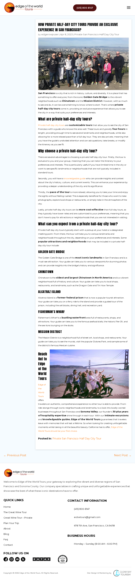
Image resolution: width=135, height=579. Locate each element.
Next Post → (122, 455)
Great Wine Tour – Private (18, 517)
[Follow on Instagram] (11, 559)
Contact (8, 544)
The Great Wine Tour (15, 512)
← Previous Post (15, 455)
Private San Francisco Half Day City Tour (96, 34)
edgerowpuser (50, 34)
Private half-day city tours (51, 125)
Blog (6, 534)
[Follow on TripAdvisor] (17, 559)
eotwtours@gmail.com (87, 517)
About (7, 528)
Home (7, 506)
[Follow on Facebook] (6, 559)
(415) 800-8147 (85, 7)
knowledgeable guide (74, 178)
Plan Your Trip (11, 523)
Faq (6, 539)
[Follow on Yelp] (23, 559)
